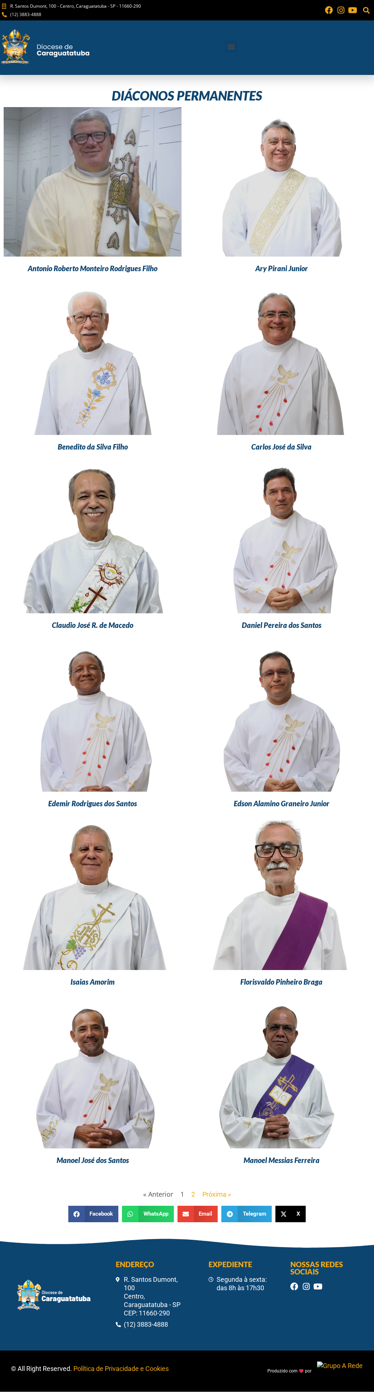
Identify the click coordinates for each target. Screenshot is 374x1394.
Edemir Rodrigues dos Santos (92, 803)
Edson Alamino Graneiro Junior (281, 803)
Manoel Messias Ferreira (282, 1160)
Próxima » (216, 1194)
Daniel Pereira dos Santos (281, 625)
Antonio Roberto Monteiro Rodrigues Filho (92, 268)
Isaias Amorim (92, 981)
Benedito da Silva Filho (93, 446)
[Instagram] (341, 10)
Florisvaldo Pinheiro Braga (281, 981)
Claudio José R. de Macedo (92, 625)
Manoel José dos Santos (93, 1160)
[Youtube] (352, 10)
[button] (366, 10)
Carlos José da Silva (281, 446)
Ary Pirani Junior (281, 268)
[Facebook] (329, 10)
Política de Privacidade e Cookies (121, 1368)
